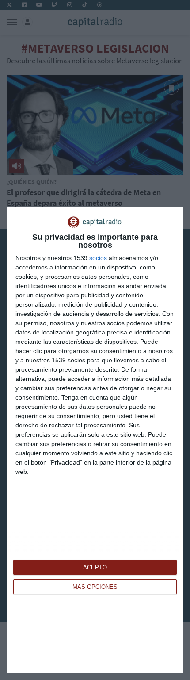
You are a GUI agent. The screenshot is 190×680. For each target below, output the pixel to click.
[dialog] (95, 440)
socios (98, 258)
